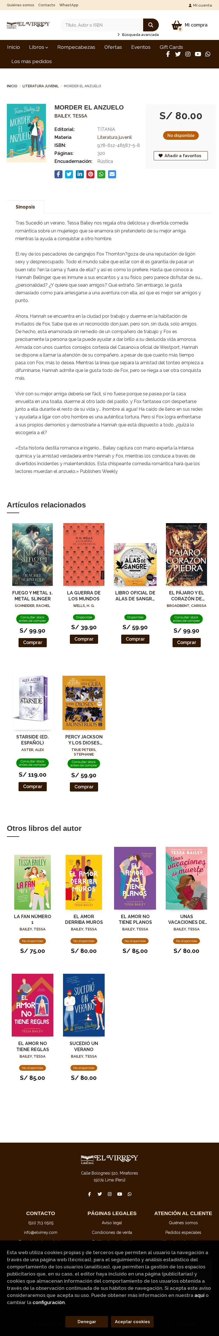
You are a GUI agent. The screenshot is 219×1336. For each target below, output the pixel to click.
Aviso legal (112, 1222)
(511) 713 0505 (40, 1222)
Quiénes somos (20, 5)
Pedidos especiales (183, 1232)
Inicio (12, 86)
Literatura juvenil (41, 86)
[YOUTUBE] (198, 54)
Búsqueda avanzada (140, 35)
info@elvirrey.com (40, 1232)
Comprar (32, 642)
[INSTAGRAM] (188, 54)
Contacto (46, 5)
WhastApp (68, 5)
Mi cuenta (202, 5)
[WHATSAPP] (208, 54)
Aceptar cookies (132, 1321)
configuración (49, 1302)
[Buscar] (151, 25)
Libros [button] (37, 47)
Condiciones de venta (112, 1232)
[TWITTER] (178, 54)
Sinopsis (25, 207)
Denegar (87, 1321)
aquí (199, 1295)
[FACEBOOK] (168, 54)
